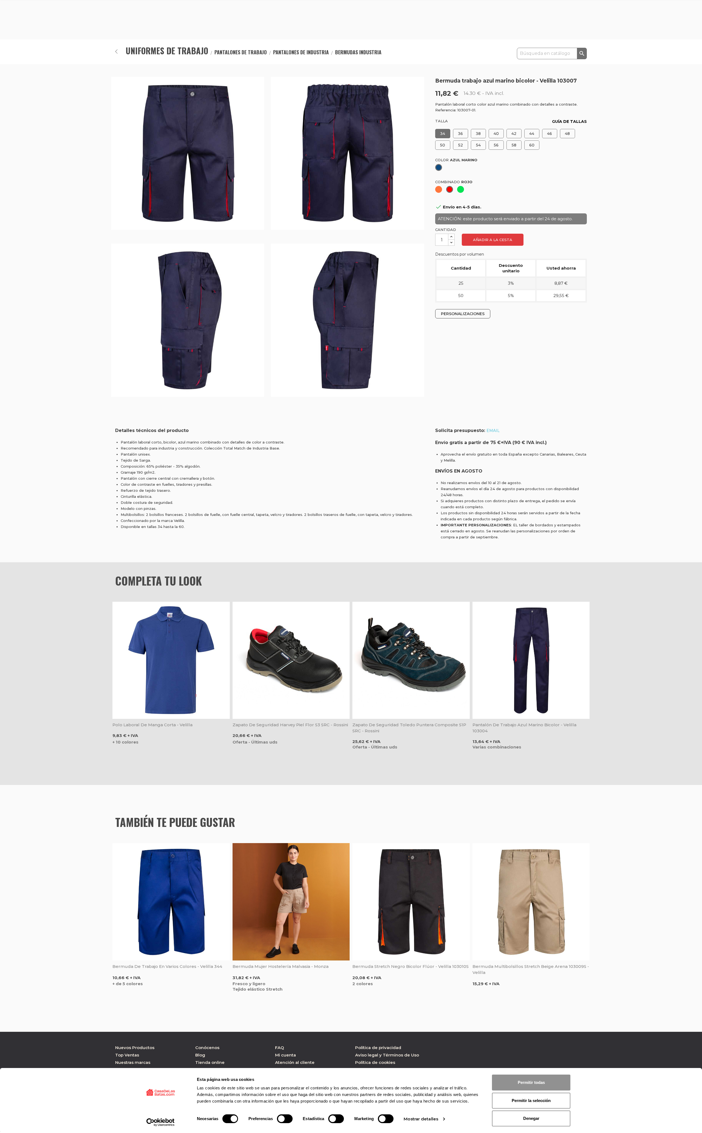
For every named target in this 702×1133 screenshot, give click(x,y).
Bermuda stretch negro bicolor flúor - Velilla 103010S (410, 966)
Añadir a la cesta (492, 240)
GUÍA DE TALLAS (569, 121)
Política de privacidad (378, 1047)
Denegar (531, 1118)
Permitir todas (531, 1082)
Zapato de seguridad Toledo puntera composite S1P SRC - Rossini (409, 727)
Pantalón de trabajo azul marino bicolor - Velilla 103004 (524, 727)
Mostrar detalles (421, 1118)
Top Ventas (127, 1055)
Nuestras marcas (132, 1062)
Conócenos (207, 1047)
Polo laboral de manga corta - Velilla (152, 724)
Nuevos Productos (134, 1047)
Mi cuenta (285, 1055)
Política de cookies (375, 1062)
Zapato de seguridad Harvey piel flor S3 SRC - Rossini (290, 724)
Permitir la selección (531, 1100)
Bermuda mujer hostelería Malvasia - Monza (281, 966)
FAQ (279, 1047)
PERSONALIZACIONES (463, 313)
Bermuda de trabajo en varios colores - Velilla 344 (167, 966)
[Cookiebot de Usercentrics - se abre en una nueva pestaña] (161, 1122)
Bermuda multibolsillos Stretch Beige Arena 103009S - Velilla (530, 969)
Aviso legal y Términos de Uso (387, 1055)
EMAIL (493, 430)
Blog (200, 1055)
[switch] (285, 1118)
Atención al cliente (295, 1062)
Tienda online (210, 1062)
